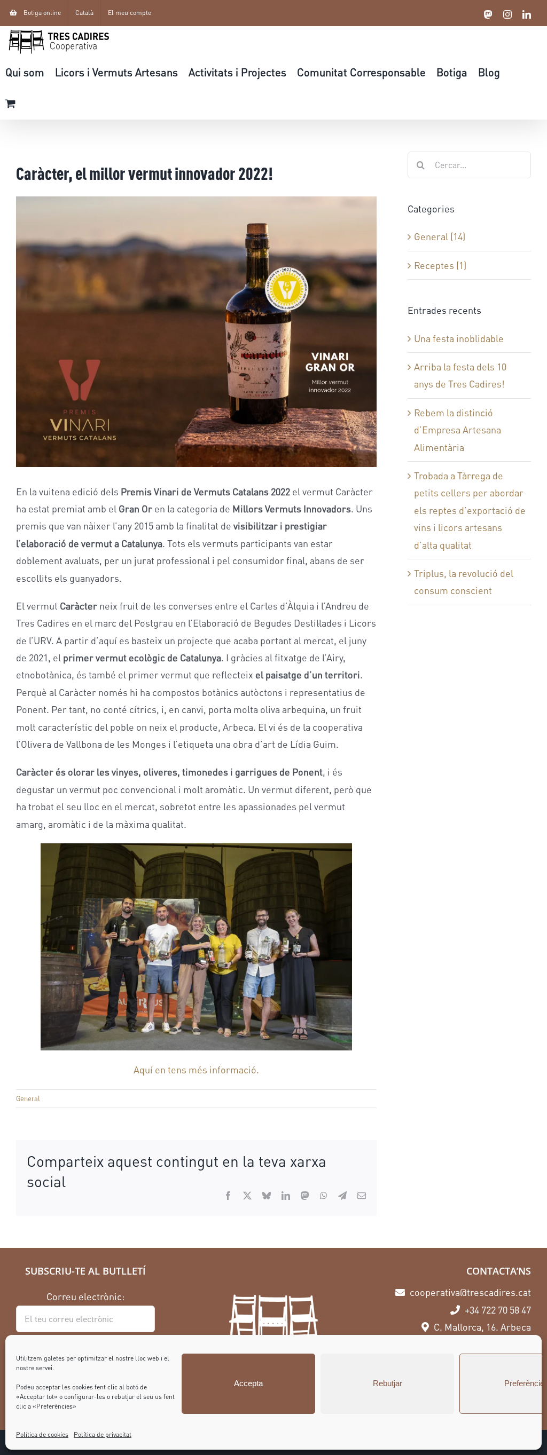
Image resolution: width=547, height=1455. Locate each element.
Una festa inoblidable (459, 338)
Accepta (248, 1383)
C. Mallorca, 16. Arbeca (481, 1327)
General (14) (439, 236)
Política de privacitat (102, 1434)
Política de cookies (42, 1434)
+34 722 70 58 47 (497, 1310)
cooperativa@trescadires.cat (469, 1292)
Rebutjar (387, 1383)
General (28, 1098)
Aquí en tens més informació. (196, 1070)
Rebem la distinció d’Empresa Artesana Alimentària (457, 430)
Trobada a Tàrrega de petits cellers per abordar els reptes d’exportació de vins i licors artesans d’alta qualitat (470, 510)
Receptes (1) (440, 265)
